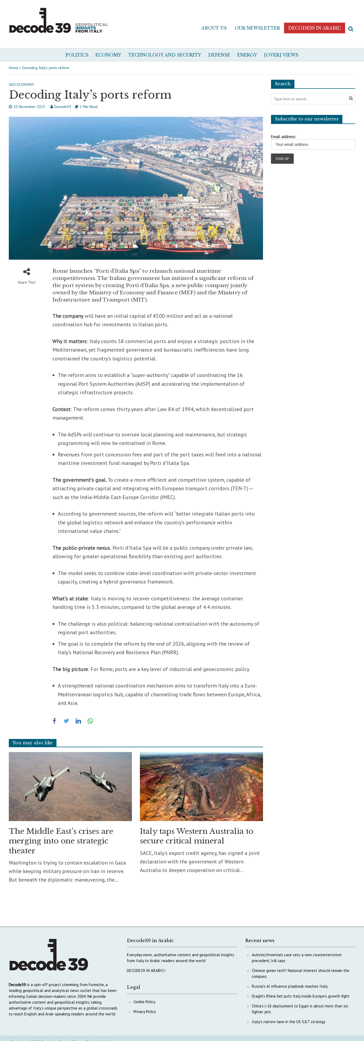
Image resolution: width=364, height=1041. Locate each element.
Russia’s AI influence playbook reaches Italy (290, 986)
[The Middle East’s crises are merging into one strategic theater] (70, 786)
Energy (247, 55)
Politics (77, 55)
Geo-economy (21, 84)
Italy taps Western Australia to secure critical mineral (196, 836)
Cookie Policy (144, 1001)
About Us (214, 28)
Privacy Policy (145, 1011)
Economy (108, 55)
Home (13, 67)
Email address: (283, 136)
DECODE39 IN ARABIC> (146, 970)
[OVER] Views (281, 55)
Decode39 (62, 106)
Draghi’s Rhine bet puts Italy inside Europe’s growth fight (300, 996)
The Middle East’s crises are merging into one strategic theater (61, 841)
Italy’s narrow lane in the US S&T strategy (288, 1021)
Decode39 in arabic (314, 28)
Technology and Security (164, 55)
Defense (219, 55)
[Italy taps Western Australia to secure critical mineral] (201, 786)
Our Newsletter (257, 28)
